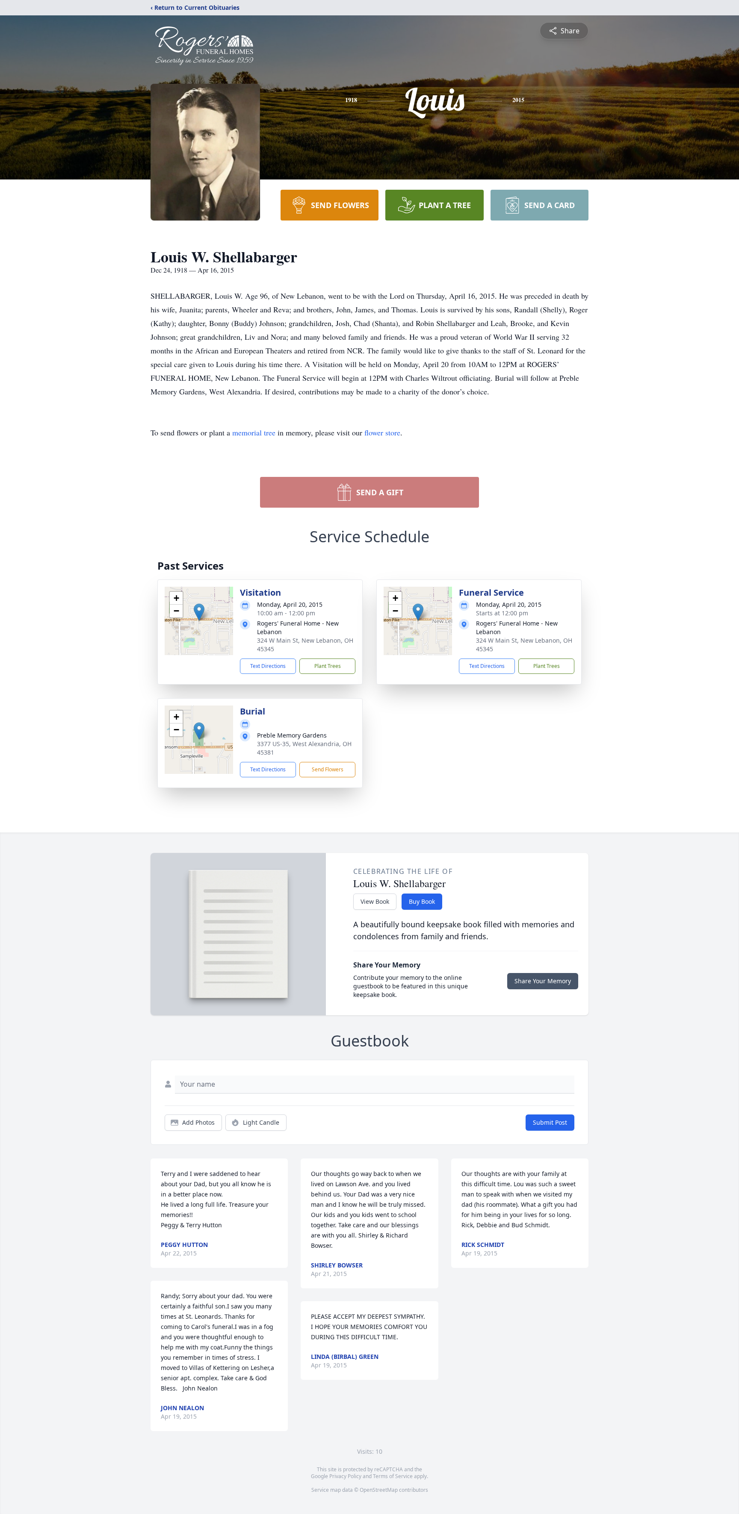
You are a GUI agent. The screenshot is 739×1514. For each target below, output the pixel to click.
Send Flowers (327, 769)
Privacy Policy (345, 1476)
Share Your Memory (542, 981)
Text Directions (268, 666)
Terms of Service (393, 1476)
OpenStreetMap (379, 1489)
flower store (382, 432)
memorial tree (253, 432)
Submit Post (550, 1122)
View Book (375, 901)
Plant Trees (327, 666)
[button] (199, 612)
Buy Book (422, 901)
